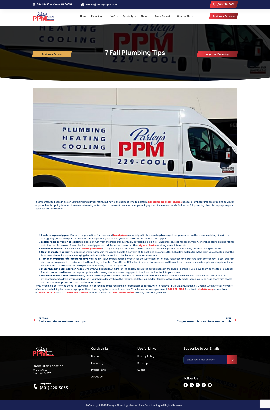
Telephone (45, 383)
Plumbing (96, 16)
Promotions (98, 370)
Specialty (128, 16)
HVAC (112, 16)
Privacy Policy (145, 356)
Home (83, 16)
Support (142, 370)
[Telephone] (35, 386)
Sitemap (142, 363)
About (144, 16)
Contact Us (183, 16)
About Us (97, 376)
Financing (97, 363)
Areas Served (162, 16)
